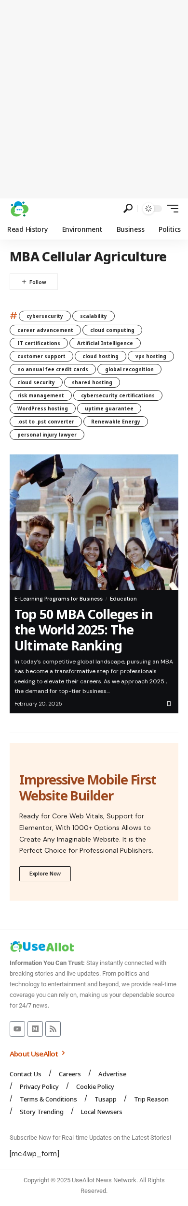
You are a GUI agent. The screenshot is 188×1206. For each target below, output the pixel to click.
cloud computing (112, 330)
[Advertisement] (94, 99)
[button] (128, 208)
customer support (41, 356)
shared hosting (92, 382)
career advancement (45, 330)
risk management (40, 395)
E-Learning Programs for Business (58, 598)
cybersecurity (45, 316)
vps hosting (150, 356)
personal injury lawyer (47, 434)
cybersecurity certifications (118, 395)
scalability (93, 316)
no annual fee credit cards (52, 369)
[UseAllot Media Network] (19, 208)
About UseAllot (35, 1053)
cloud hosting (100, 356)
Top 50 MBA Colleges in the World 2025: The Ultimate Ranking (83, 629)
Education (123, 598)
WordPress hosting (42, 408)
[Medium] (35, 1029)
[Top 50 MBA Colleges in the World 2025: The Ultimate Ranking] (94, 522)
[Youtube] (17, 1029)
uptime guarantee (109, 408)
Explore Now (45, 873)
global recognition (129, 369)
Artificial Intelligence (105, 343)
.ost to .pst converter (45, 421)
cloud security (36, 382)
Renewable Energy (115, 421)
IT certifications (38, 343)
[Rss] (53, 1029)
